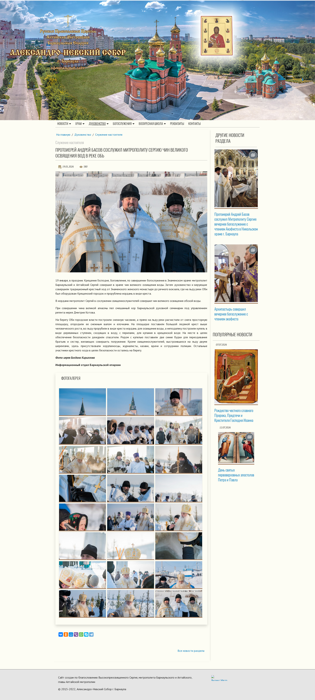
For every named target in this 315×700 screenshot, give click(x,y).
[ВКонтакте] (61, 634)
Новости (62, 123)
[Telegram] (91, 634)
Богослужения (122, 123)
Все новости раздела (191, 650)
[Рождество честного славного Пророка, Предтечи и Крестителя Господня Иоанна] (236, 376)
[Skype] (86, 634)
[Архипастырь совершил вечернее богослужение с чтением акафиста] (236, 273)
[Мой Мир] (71, 634)
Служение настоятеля (108, 134)
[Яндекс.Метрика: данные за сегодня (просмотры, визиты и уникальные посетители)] (219, 678)
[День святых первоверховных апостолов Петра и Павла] (236, 447)
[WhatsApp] (81, 634)
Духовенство (97, 123)
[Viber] (76, 634)
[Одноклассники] (66, 634)
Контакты (194, 123)
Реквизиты (177, 123)
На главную (63, 134)
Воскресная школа (151, 123)
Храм (78, 123)
